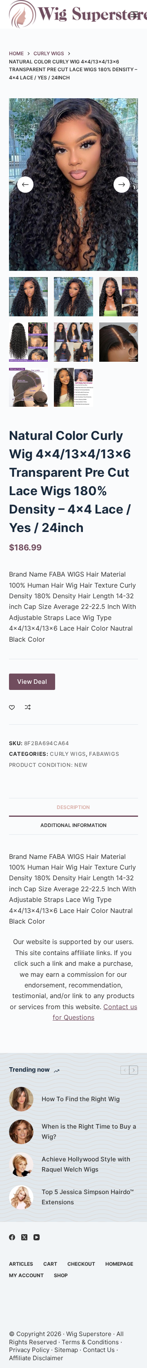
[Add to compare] (28, 707)
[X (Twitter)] (24, 1237)
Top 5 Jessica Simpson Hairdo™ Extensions (88, 1197)
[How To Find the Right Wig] (21, 1099)
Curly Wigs (68, 753)
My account (26, 1275)
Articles (21, 1264)
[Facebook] (12, 1237)
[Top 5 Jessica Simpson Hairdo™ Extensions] (21, 1197)
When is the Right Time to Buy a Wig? (89, 1131)
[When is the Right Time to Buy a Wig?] (21, 1132)
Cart (50, 1264)
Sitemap (66, 1350)
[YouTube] (36, 1237)
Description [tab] (73, 807)
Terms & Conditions (90, 1342)
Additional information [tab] (73, 825)
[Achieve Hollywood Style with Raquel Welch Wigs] (21, 1164)
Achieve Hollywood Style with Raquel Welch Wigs (86, 1164)
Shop (61, 1275)
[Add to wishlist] (12, 707)
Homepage (119, 1264)
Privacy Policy (29, 1350)
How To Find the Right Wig (81, 1099)
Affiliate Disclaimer (36, 1358)
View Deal (32, 681)
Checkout (81, 1264)
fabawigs (104, 753)
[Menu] (134, 14)
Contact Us (99, 1350)
